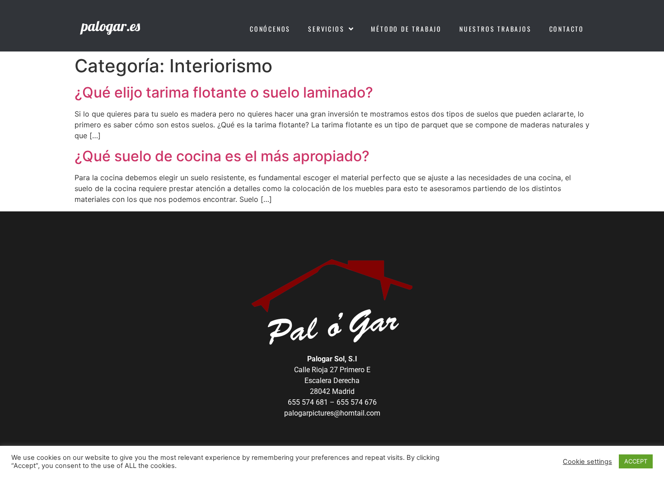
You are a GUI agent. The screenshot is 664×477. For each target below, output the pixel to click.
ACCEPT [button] (635, 461)
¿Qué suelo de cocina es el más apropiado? (222, 156)
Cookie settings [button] (587, 462)
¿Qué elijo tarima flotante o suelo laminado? (224, 92)
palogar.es (110, 26)
